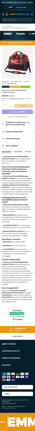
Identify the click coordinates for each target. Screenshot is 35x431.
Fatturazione (13, 98)
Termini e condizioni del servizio (16, 406)
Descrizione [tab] (6, 152)
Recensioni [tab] (29, 152)
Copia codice (22, 7)
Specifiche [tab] (18, 152)
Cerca (3, 406)
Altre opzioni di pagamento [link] (17, 116)
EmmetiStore (9, 400)
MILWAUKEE (5, 81)
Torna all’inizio (17, 336)
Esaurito (24, 106)
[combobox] (17, 20)
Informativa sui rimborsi (8, 408)
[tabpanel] (17, 229)
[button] (32, 14)
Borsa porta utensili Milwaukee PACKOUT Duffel (15, 28)
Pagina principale (7, 26)
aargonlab (13, 403)
